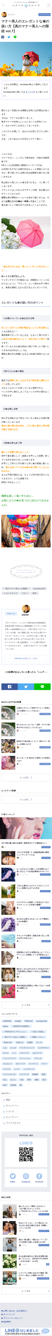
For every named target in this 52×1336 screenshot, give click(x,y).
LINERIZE (7, 1021)
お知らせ (19, 1042)
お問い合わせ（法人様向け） (15, 1311)
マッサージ (33, 1064)
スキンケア (46, 941)
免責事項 (7, 1322)
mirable (18, 1021)
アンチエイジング (27, 1048)
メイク (17, 1069)
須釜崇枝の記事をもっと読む (26, 658)
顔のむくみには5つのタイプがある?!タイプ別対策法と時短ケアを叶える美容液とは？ (33, 971)
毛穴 (44, 1080)
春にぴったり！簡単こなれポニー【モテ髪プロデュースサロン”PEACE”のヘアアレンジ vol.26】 (34, 1208)
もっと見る (24, 777)
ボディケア (20, 1064)
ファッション (25, 1058)
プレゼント (7, 1064)
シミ (14, 1053)
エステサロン (43, 1048)
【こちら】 (30, 92)
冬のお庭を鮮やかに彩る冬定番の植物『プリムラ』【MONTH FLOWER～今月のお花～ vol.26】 (33, 1258)
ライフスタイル (44, 14)
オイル (5, 1053)
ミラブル (6, 1069)
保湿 (43, 1074)
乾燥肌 (35, 1074)
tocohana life (39, 588)
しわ (5, 1048)
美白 (5, 1085)
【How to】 (7, 1042)
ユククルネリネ (9, 1074)
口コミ (13, 1080)
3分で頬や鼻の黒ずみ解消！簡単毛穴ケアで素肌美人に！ (24, 843)
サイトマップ (9, 1314)
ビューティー (45, 874)
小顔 (21, 1080)
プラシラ (37, 1058)
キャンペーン (12, 1105)
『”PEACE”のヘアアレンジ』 (15, 1032)
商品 (8, 1100)
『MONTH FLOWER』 (21, 1026)
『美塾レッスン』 (37, 1037)
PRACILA (29, 1021)
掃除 (36, 1080)
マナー (25, 593)
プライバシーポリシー (13, 1318)
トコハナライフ (10, 593)
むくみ (13, 1048)
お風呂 (30, 1042)
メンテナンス (28, 1069)
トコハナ (10, 1111)
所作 (34, 593)
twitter (5, 1026)
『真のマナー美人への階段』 (16, 588)
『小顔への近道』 (38, 1032)
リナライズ (46, 847)
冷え (5, 1080)
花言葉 (13, 1085)
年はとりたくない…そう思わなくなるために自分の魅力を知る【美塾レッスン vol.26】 (33, 1225)
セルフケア (37, 1053)
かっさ (39, 1042)
